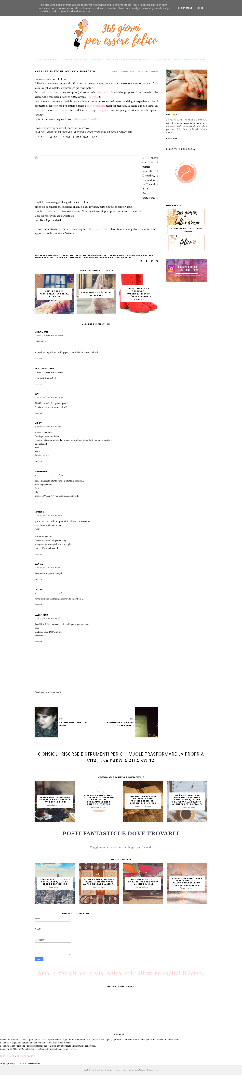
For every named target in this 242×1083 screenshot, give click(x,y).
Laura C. (40, 589)
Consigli (67, 255)
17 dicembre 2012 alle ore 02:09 (49, 335)
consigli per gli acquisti (91, 255)
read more (172, 138)
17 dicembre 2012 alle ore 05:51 (48, 426)
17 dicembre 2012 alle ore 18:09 (49, 618)
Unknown (41, 331)
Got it (199, 8)
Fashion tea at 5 (42, 455)
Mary (38, 423)
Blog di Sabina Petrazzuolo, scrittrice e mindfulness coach (115, 1070)
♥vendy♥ (40, 512)
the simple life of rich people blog (50, 540)
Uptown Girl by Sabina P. (99, 258)
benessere (40, 110)
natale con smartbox (140, 255)
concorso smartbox (47, 255)
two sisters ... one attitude (66, 496)
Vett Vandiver (44, 368)
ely (37, 393)
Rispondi (38, 358)
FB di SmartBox (96, 229)
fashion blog (116, 255)
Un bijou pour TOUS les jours (49, 631)
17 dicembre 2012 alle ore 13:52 (48, 567)
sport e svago (60, 110)
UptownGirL (123, 258)
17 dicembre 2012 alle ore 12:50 (49, 515)
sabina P (62, 258)
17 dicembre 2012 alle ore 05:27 (49, 397)
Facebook (39, 635)
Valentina (42, 614)
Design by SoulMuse (149, 1070)
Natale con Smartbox (87, 119)
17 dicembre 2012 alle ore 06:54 (49, 474)
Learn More (185, 8)
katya (39, 564)
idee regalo (103, 92)
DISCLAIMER (7, 1056)
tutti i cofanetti (96, 106)
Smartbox (93, 97)
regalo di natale (45, 258)
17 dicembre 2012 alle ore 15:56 (48, 592)
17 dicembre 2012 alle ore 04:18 (49, 372)
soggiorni (104, 110)
